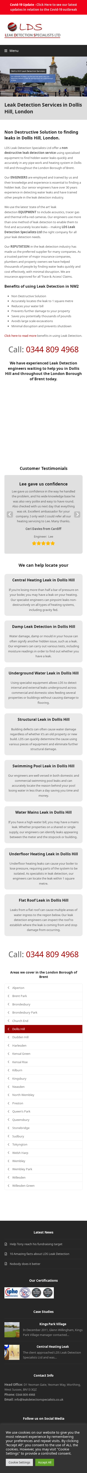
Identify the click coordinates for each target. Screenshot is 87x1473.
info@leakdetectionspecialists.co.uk (38, 1399)
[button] (11, 50)
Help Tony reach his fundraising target (36, 1244)
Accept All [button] (44, 1462)
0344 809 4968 (52, 349)
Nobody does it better (25, 1264)
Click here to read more (20, 336)
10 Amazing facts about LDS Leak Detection (39, 1254)
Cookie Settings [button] (19, 1462)
